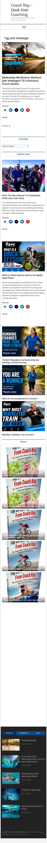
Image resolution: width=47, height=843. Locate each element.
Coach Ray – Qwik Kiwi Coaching (22, 10)
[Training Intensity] (11, 740)
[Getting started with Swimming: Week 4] (11, 774)
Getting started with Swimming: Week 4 (30, 774)
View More (8, 126)
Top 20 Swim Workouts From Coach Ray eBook (22, 600)
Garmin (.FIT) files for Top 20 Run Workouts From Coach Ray (23, 474)
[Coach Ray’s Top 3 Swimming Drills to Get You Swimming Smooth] (11, 756)
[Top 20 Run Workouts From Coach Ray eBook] (23, 494)
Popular (9, 733)
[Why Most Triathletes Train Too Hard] (23, 416)
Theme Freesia (38, 832)
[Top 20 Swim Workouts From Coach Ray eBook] (23, 587)
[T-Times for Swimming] (11, 790)
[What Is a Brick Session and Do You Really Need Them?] (23, 256)
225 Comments (27, 744)
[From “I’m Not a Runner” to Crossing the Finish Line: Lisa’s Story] (23, 176)
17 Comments (27, 793)
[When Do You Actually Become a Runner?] (23, 380)
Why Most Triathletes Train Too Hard (18, 434)
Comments (23, 733)
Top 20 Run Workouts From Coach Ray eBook (22, 506)
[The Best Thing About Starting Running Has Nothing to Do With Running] (23, 341)
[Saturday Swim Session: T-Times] (11, 806)
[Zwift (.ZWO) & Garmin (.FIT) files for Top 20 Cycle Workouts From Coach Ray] (23, 525)
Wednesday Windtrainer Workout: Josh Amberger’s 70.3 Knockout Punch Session (22, 80)
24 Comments (27, 765)
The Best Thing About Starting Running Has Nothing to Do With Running (20, 361)
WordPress (5, 834)
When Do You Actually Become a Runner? (20, 398)
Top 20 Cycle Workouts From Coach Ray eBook (22, 569)
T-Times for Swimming (30, 790)
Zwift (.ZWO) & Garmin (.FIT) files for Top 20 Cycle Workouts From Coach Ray (23, 536)
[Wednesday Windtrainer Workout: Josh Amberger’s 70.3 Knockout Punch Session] (23, 58)
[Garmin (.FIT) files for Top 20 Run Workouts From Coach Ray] (23, 462)
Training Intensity (28, 740)
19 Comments (27, 780)
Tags (38, 733)
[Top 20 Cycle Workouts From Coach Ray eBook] (23, 556)
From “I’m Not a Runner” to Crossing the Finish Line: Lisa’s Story (21, 197)
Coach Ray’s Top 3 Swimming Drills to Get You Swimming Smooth (33, 759)
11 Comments (27, 812)
